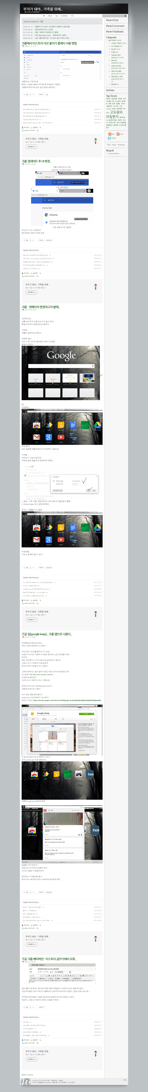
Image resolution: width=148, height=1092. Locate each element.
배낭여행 (114, 99)
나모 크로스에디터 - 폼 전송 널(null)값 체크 (35, 113)
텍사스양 (26, 127)
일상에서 (25, 104)
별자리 (108, 99)
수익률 (108, 101)
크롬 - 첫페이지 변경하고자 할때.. (47, 32)
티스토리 (118, 101)
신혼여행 (115, 125)
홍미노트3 (112, 122)
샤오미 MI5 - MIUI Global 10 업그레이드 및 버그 (37, 258)
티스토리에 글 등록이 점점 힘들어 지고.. (34, 265)
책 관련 (114, 52)
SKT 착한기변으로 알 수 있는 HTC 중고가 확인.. (37, 920)
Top (125, 1080)
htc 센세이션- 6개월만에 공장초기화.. (34, 596)
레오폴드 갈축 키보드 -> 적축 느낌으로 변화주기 (36, 262)
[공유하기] (30, 94)
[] (27, 1075)
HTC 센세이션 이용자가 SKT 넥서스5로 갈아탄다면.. (38, 582)
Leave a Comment (29, 130)
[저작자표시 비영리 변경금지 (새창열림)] (49, 240)
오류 (113, 103)
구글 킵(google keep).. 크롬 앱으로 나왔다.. (51, 35)
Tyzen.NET (55, 1082)
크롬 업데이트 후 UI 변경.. (44, 29)
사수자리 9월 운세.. (28, 1029)
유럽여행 (119, 109)
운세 (118, 122)
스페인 (113, 109)
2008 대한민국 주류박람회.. (31, 1032)
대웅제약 (109, 106)
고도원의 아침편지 (118, 43)
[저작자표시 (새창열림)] (47, 95)
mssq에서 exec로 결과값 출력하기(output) (35, 589)
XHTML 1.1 (65, 1082)
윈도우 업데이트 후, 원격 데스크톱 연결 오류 (35, 109)
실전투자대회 (112, 120)
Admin (61, 1080)
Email (121, 134)
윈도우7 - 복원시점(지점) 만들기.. (32, 907)
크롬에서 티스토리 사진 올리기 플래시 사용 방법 (52, 27)
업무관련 (114, 84)
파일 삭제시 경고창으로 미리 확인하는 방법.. (35, 255)
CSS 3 (73, 1082)
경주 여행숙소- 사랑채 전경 (30, 917)
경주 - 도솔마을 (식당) (29, 914)
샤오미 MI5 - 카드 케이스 (30, 268)
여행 (109, 103)
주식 (107, 113)
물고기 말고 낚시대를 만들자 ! (36, 142)
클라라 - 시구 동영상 (29, 910)
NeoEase (40, 1082)
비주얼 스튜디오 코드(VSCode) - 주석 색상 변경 (37, 123)
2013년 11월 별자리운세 (30, 586)
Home (44, 16)
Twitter (113, 138)
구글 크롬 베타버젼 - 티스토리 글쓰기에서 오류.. (52, 38)
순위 (124, 99)
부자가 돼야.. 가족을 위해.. (43, 8)
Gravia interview (114, 153)
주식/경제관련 (116, 46)
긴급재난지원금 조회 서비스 (31, 119)
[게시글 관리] (33, 94)
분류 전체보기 (115, 40)
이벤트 (120, 99)
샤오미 (123, 103)
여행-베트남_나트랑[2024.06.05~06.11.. (118, 79)
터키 (124, 109)
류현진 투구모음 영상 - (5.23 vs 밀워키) (34, 592)
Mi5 (112, 101)
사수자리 (115, 106)
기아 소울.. (26, 1022)
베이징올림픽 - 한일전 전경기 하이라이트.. (35, 1035)
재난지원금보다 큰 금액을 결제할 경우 (34, 116)
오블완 (118, 103)
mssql (108, 109)
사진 (120, 106)
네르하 (120, 120)
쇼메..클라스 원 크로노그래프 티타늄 (33, 1025)
